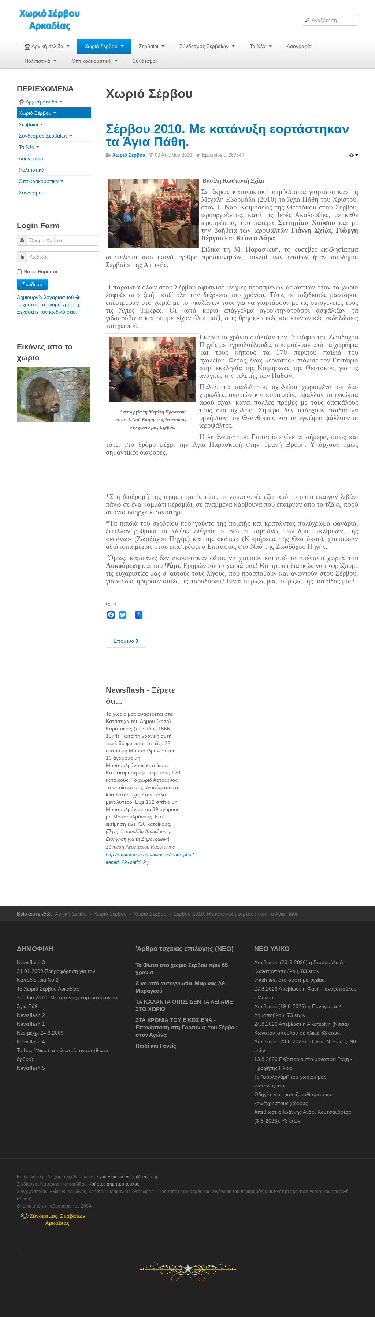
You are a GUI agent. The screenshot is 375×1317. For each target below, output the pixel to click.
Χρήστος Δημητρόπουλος (114, 1184)
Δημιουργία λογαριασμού (46, 297)
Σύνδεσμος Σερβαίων (204, 46)
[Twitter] (123, 615)
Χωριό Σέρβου (102, 46)
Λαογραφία (299, 46)
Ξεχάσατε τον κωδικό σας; (47, 312)
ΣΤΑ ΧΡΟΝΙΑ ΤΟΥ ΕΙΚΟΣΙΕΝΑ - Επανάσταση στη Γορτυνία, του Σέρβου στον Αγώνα (186, 1027)
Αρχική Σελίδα (71, 914)
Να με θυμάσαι (40, 271)
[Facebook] (111, 615)
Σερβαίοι (149, 46)
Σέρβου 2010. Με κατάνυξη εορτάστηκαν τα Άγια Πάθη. (227, 135)
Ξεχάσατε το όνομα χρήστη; (49, 304)
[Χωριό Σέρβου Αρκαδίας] (54, 19)
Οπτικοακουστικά (92, 61)
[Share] (139, 615)
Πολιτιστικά (38, 61)
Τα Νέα (258, 46)
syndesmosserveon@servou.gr (128, 1176)
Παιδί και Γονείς (155, 1046)
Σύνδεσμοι (145, 61)
